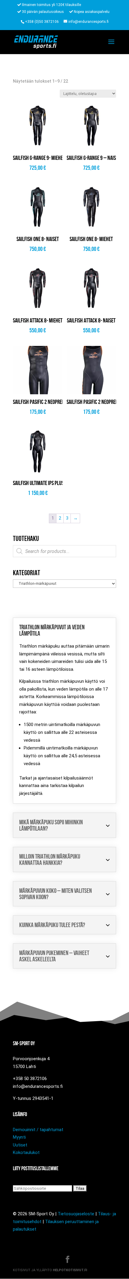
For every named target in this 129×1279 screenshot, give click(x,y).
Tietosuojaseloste (76, 1213)
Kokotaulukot (26, 1152)
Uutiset (20, 1145)
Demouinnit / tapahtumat (38, 1129)
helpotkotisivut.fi (70, 1270)
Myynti (19, 1137)
